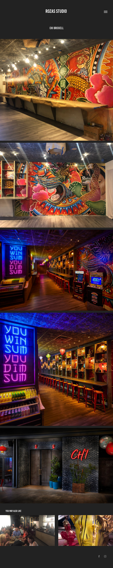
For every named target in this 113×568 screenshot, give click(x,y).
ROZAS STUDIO (56, 11)
